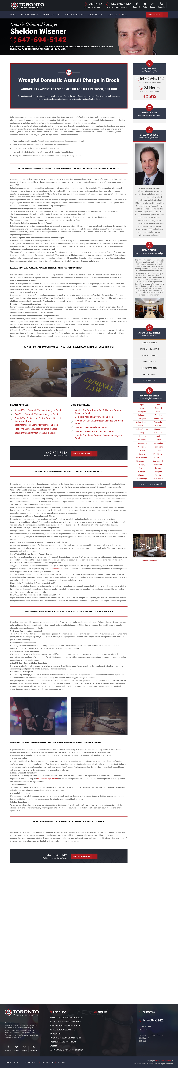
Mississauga (142, 443)
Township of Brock (149, 561)
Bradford (158, 408)
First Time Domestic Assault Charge (36, 429)
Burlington (142, 415)
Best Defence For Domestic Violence (36, 425)
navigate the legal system (47, 779)
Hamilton (158, 429)
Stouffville (158, 464)
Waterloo (142, 475)
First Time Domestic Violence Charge (36, 414)
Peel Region (158, 454)
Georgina (141, 426)
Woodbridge (142, 479)
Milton (158, 440)
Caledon (158, 415)
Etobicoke (158, 422)
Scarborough (158, 461)
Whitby (158, 475)
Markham (142, 440)
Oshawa (142, 454)
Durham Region (142, 422)
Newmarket (158, 443)
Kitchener (158, 433)
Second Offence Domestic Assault (35, 433)
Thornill (142, 468)
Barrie (141, 408)
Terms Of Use (30, 1062)
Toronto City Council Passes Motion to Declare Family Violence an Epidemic (66, 1042)
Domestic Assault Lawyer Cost (94, 417)
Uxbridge (141, 471)
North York (158, 447)
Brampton (142, 412)
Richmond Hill (141, 461)
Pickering (158, 457)
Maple (158, 436)
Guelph (158, 426)
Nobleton (142, 447)
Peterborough (141, 457)
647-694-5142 (41, 39)
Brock (158, 412)
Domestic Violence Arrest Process (95, 431)
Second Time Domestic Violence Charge (38, 410)
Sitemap (62, 1062)
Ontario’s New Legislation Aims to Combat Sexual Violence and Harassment (65, 1030)
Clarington (142, 419)
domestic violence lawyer (63, 99)
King (142, 433)
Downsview (158, 419)
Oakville (142, 450)
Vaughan (158, 471)
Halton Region (142, 429)
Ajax (142, 405)
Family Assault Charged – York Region (66, 1050)
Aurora (158, 405)
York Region (158, 479)
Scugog (142, 464)
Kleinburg (142, 436)
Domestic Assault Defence (92, 427)
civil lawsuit (57, 569)
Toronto (158, 468)
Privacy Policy (12, 1062)
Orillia (158, 450)
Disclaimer (47, 1062)
